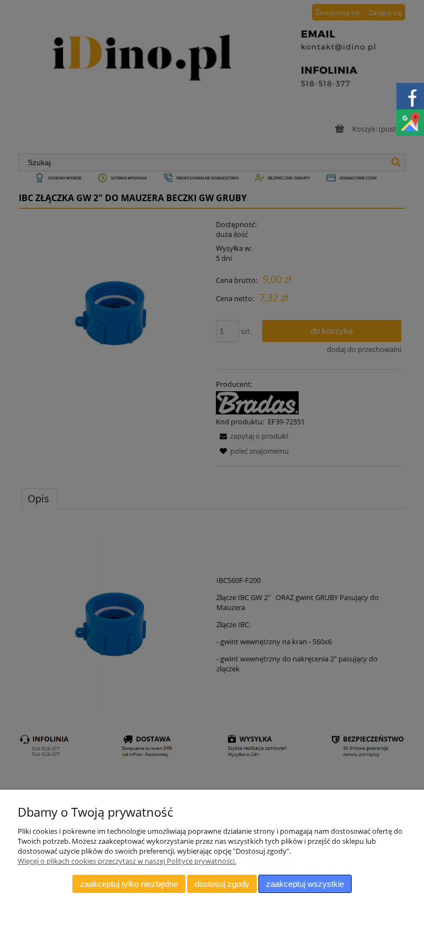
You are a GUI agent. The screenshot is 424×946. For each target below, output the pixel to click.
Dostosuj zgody (222, 884)
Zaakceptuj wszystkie (305, 884)
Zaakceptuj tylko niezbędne (129, 884)
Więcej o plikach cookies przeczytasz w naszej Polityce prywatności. (127, 861)
